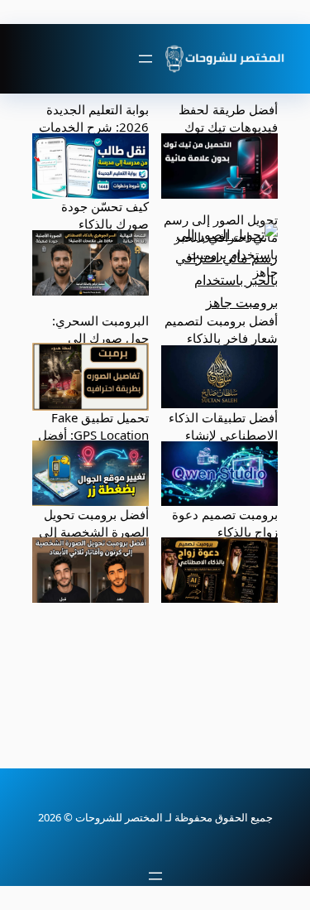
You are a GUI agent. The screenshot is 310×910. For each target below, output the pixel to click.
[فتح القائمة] (145, 59)
